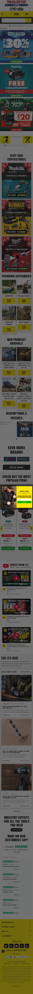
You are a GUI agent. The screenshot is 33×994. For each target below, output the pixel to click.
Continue (24, 502)
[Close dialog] (31, 487)
